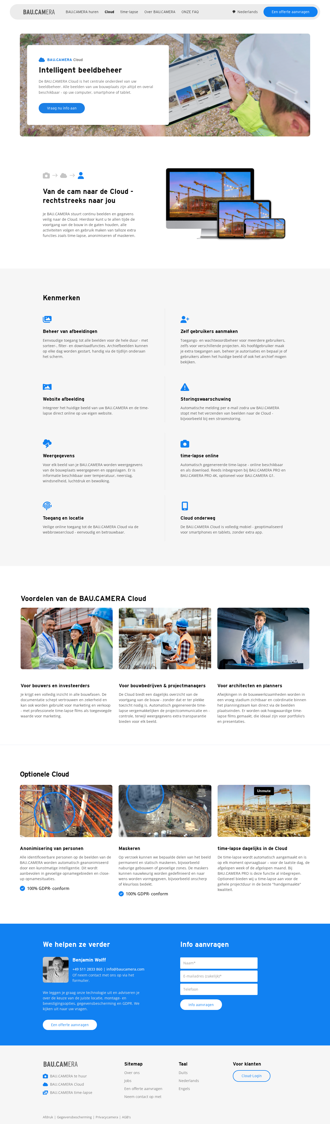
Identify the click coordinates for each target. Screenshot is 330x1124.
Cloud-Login (252, 1076)
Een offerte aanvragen (290, 12)
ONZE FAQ (190, 12)
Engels (184, 1088)
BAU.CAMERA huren (82, 12)
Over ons (132, 1072)
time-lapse (129, 12)
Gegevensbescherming (74, 1117)
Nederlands (247, 11)
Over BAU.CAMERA (159, 12)
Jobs (127, 1080)
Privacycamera (107, 1117)
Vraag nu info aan (62, 108)
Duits (183, 1072)
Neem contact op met (142, 1096)
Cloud (109, 12)
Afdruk (48, 1117)
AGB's (126, 1117)
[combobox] (244, 12)
